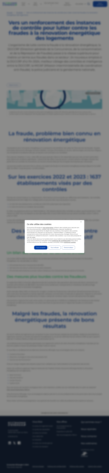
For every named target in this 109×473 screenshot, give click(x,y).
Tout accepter (40, 247)
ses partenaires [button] (48, 227)
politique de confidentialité (61, 240)
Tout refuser (55, 247)
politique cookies (70, 242)
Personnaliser (68, 247)
